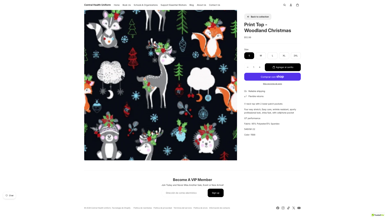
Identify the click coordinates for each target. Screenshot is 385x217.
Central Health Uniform (101, 208)
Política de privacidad (163, 208)
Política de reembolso (143, 208)
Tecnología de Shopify (121, 208)
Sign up (215, 193)
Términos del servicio (183, 208)
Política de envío (201, 208)
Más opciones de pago (272, 84)
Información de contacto (219, 208)
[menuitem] (117, 5)
